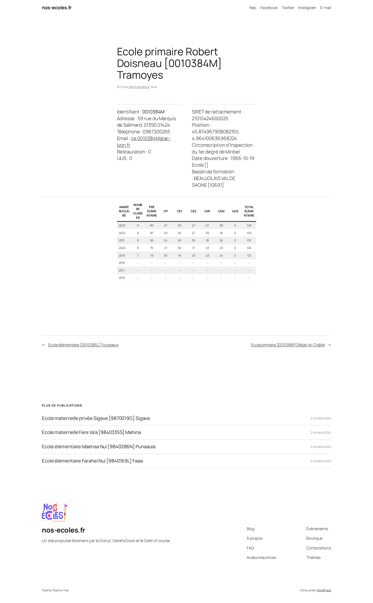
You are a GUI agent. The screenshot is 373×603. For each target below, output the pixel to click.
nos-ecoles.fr (57, 7)
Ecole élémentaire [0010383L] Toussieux (83, 344)
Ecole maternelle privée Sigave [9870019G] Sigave (96, 418)
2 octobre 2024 (321, 418)
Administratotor (139, 87)
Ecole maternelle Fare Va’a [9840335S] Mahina (91, 432)
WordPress (324, 590)
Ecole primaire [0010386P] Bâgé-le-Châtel (288, 344)
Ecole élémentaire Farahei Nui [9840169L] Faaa (92, 461)
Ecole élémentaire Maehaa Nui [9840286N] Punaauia (98, 446)
